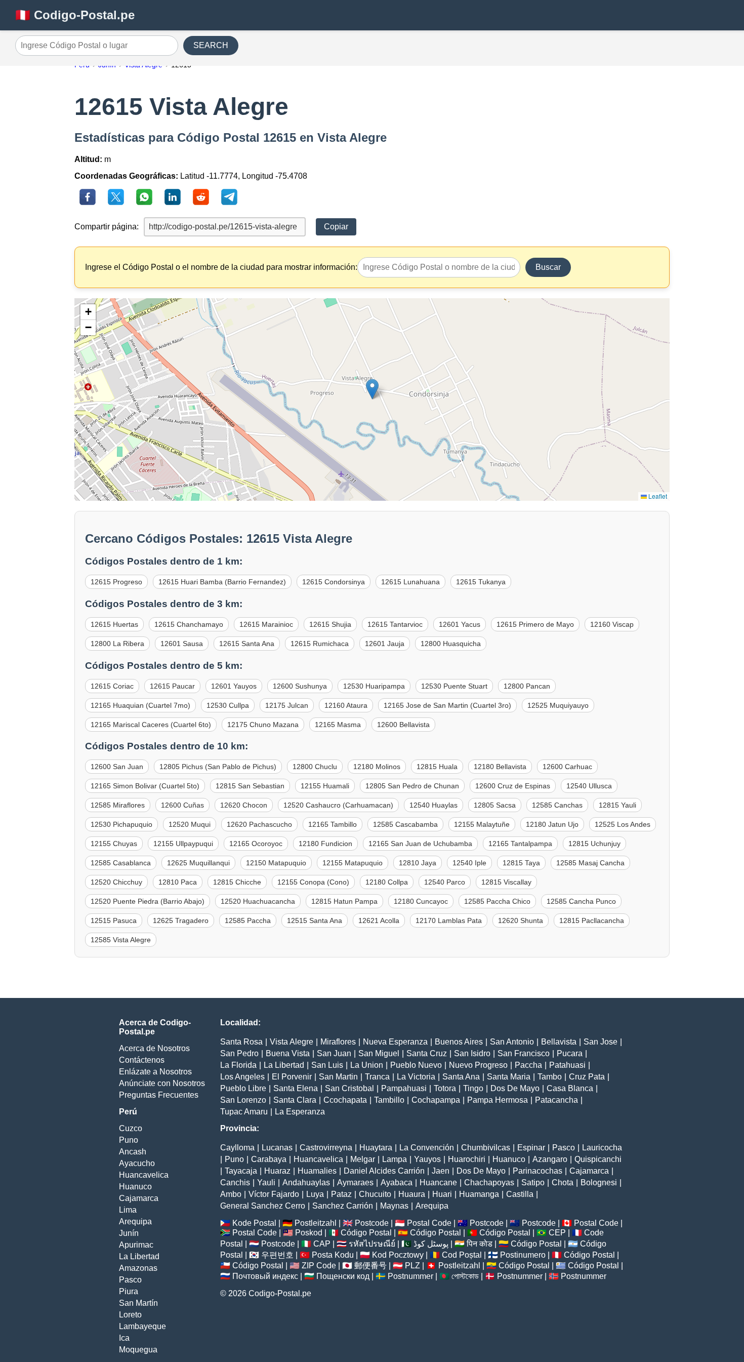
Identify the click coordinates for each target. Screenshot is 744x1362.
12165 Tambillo (332, 824)
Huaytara (375, 1147)
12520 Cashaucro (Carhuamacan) (338, 805)
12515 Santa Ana (314, 920)
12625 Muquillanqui (198, 863)
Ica (124, 1338)
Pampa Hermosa (497, 1100)
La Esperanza (300, 1111)
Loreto (130, 1314)
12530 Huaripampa (374, 686)
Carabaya (268, 1159)
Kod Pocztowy (398, 1255)
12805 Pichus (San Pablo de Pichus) (217, 767)
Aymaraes (355, 1182)
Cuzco (130, 1128)
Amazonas (138, 1268)
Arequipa (135, 1221)
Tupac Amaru (244, 1111)
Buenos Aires (459, 1041)
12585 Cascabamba (405, 824)
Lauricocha (602, 1147)
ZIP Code (319, 1265)
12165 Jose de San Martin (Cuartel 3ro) (447, 705)
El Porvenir (292, 1076)
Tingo (473, 1088)
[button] (372, 389)
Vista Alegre (291, 1041)
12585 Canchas (557, 805)
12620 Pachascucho (259, 824)
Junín (129, 1233)
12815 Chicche (237, 882)
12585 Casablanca (121, 863)
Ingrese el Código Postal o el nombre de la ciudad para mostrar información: (221, 267)
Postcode (372, 1223)
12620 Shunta (520, 920)
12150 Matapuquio (276, 863)
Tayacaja (241, 1171)
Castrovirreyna (326, 1147)
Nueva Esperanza (395, 1041)
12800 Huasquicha (451, 643)
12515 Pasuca (114, 920)
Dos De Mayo (515, 1088)
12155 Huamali (325, 786)
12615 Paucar (172, 686)
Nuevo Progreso (478, 1065)
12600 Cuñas (182, 805)
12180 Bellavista (500, 767)
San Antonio (512, 1041)
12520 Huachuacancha (258, 901)
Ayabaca (396, 1182)
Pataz (341, 1194)
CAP (321, 1243)
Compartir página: (106, 226)
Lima (128, 1210)
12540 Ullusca (589, 786)
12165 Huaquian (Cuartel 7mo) (140, 705)
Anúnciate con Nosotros (162, 1083)
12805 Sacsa (495, 805)
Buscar (548, 267)
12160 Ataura (345, 705)
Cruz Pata (587, 1076)
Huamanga (479, 1194)
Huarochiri (466, 1159)
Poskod (308, 1232)
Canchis (235, 1182)
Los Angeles (242, 1076)
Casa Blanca (570, 1088)
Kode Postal (254, 1223)
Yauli (266, 1182)
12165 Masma (338, 724)
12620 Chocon (243, 805)
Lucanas (277, 1147)
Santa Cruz (426, 1053)
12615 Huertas (114, 624)
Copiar (336, 226)
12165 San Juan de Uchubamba (420, 843)
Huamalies (317, 1171)
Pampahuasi (404, 1088)
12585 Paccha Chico (497, 901)
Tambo (550, 1076)
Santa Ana (461, 1076)
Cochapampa (435, 1100)
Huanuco (135, 1186)
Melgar (362, 1159)
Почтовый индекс (265, 1276)
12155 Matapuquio (352, 863)
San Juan (334, 1053)
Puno (128, 1140)
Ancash (132, 1151)
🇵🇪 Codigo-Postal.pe (75, 15)
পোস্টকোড (465, 1276)
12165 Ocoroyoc (255, 843)
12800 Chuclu (315, 767)
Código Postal (366, 1232)
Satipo (533, 1182)
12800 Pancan (527, 686)
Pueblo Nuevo (416, 1065)
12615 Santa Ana (246, 643)
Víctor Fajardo (274, 1194)
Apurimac (136, 1244)
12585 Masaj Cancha (590, 863)
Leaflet (657, 496)
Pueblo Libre (243, 1088)
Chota (562, 1182)
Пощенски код (342, 1276)
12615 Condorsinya (333, 582)
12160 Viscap (612, 624)
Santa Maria (508, 1076)
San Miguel (378, 1053)
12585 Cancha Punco (581, 901)
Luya (315, 1194)
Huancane (438, 1182)
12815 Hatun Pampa (344, 901)
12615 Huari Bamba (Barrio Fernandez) (222, 582)
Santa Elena (295, 1088)
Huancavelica (144, 1175)
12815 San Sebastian (250, 786)
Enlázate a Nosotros (155, 1071)
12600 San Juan (117, 767)
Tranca (377, 1076)
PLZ (412, 1265)
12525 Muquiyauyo (558, 705)
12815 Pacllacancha (591, 920)
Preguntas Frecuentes (158, 1095)
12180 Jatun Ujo (552, 824)
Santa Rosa (241, 1041)
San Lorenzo (243, 1100)
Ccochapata (345, 1100)
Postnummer (410, 1276)
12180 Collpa (386, 882)
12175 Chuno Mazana (263, 724)
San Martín (138, 1303)
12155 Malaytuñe (482, 824)
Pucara (570, 1053)
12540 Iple (469, 863)
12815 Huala (437, 767)
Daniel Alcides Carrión (384, 1171)
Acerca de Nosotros (154, 1048)
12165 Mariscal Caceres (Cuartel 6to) (151, 724)
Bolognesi (599, 1182)
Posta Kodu (333, 1255)
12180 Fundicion (325, 843)
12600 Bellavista (403, 724)
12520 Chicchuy (116, 882)
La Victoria (416, 1076)
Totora (445, 1088)
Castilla (519, 1194)
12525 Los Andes (622, 824)
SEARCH (210, 45)
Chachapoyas (489, 1182)
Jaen (440, 1171)
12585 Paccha (248, 920)
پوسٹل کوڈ (431, 1243)
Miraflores (338, 1041)
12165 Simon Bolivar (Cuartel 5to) (145, 786)
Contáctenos (141, 1060)
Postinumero (523, 1255)
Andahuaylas (306, 1182)
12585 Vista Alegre (121, 940)
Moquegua (138, 1349)
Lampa (394, 1159)
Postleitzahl (316, 1223)
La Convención (426, 1147)
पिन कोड (479, 1243)
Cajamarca (138, 1198)
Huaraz (277, 1171)
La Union (366, 1065)
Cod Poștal (462, 1255)
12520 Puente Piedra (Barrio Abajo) (147, 901)
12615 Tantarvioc (395, 624)
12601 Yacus (459, 624)
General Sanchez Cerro (262, 1205)
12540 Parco (444, 882)
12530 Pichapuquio (121, 824)
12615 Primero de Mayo (535, 624)
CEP (557, 1232)
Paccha (528, 1065)
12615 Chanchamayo (188, 624)
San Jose (600, 1041)
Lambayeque (142, 1326)
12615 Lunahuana (410, 582)
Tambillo (389, 1100)
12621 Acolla (378, 920)
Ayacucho (137, 1163)
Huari (442, 1194)
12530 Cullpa (227, 705)
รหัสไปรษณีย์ (372, 1243)
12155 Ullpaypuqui (183, 843)
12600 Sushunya (300, 686)
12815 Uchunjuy (594, 843)
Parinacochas (537, 1171)
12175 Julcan (286, 705)
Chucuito (375, 1194)
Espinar (531, 1147)
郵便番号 (370, 1265)
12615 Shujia (330, 624)
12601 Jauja (384, 643)
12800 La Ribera (117, 643)
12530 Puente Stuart (454, 686)
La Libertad (139, 1256)
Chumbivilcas (485, 1147)
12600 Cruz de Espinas (512, 786)
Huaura (411, 1194)
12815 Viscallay (506, 882)
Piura (128, 1291)
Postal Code (429, 1223)
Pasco (130, 1279)
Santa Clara (294, 1100)
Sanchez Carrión (342, 1205)
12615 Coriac (112, 686)
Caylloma (237, 1147)
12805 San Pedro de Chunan (412, 786)
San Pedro (239, 1053)
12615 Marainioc (266, 624)
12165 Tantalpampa (520, 843)
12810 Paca (177, 882)
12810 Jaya (417, 863)
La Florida (238, 1065)
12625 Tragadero (181, 920)
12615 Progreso (116, 582)
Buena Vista (288, 1053)
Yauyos (427, 1159)
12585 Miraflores (118, 805)
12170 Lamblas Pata (449, 920)
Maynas (394, 1205)
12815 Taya (521, 863)
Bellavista (558, 1041)
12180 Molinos (376, 767)
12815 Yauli (617, 805)
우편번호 (277, 1255)
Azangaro (549, 1159)
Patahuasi (567, 1065)
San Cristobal (349, 1088)
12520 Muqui (190, 824)
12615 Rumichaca (320, 643)
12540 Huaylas (433, 805)
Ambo (230, 1194)
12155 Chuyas (114, 843)
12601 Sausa (181, 643)
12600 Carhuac (567, 767)
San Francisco (524, 1053)
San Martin (338, 1076)
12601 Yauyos (234, 686)
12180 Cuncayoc (421, 901)
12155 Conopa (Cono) (313, 882)
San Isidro (472, 1053)
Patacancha (556, 1100)
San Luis (327, 1065)
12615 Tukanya (481, 582)
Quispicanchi (598, 1159)
